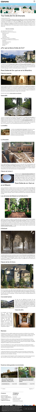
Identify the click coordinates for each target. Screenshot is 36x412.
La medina (4, 35)
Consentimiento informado (18, 401)
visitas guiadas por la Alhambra (15, 93)
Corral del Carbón (5, 43)
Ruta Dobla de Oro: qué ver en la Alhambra (8, 32)
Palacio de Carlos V (5, 37)
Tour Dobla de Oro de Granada (11, 14)
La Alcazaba (4, 36)
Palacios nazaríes (5, 33)
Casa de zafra (4, 44)
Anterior (3, 388)
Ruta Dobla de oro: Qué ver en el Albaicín (8, 38)
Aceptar (26, 408)
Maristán (3, 45)
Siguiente (31, 388)
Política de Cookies (4, 410)
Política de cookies (16, 399)
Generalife (4, 34)
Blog (4, 14)
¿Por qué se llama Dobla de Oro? (7, 31)
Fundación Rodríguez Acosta (6, 225)
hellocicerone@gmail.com (6, 396)
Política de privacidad (17, 398)
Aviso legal (15, 397)
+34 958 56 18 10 (4, 399)
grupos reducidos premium (27, 119)
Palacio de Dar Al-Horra (6, 42)
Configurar (31, 408)
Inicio (2, 14)
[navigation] (34, 1)
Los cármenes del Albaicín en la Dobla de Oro (10, 39)
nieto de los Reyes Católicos (28, 173)
